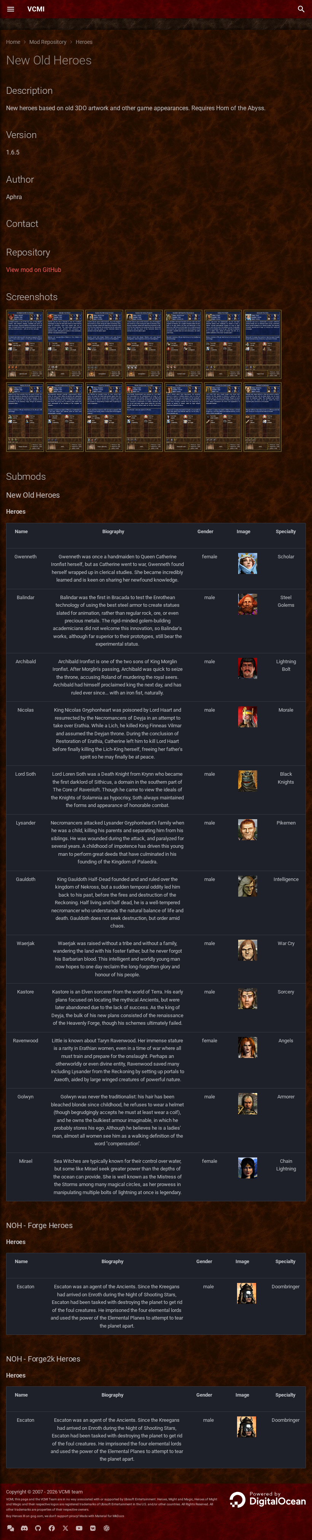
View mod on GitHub (33, 269)
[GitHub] (38, 1528)
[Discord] (24, 1528)
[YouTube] (79, 1528)
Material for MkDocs (109, 1516)
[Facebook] (52, 1528)
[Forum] (11, 1528)
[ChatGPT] (106, 1528)
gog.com (36, 1516)
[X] (65, 1528)
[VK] (93, 1528)
